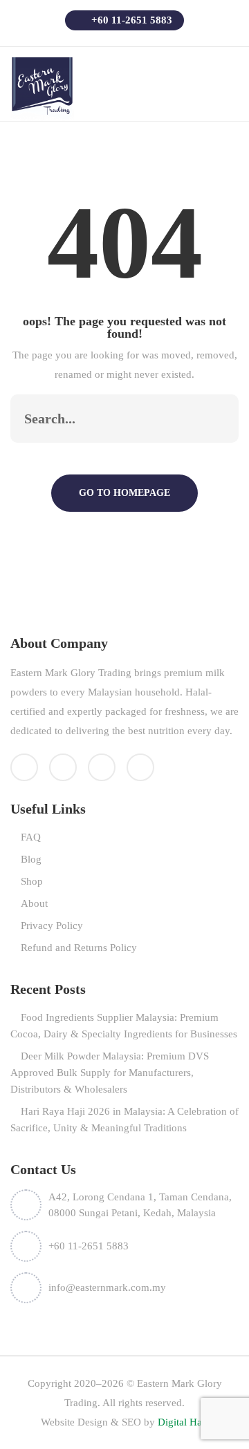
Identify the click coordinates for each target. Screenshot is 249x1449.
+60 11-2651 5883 (130, 20)
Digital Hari (183, 1422)
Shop (32, 881)
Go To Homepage (124, 493)
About (34, 903)
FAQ (31, 837)
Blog (31, 859)
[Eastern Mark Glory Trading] (42, 88)
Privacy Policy (52, 925)
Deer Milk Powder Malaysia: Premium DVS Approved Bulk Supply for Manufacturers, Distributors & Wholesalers (109, 1072)
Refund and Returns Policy (79, 947)
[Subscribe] (214, 418)
